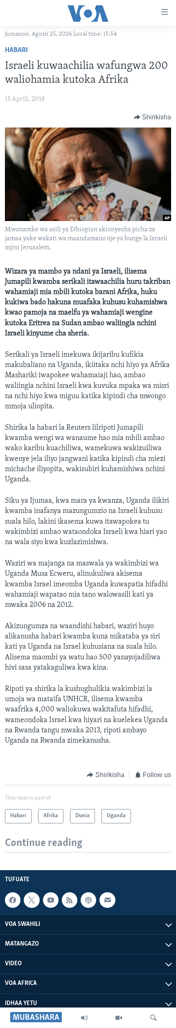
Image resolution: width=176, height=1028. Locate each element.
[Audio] (84, 1017)
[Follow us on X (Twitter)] (31, 900)
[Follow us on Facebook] (12, 900)
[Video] (118, 1017)
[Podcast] (88, 900)
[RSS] (69, 900)
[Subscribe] (107, 900)
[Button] (152, 117)
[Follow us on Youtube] (51, 900)
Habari (16, 50)
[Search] (153, 1017)
